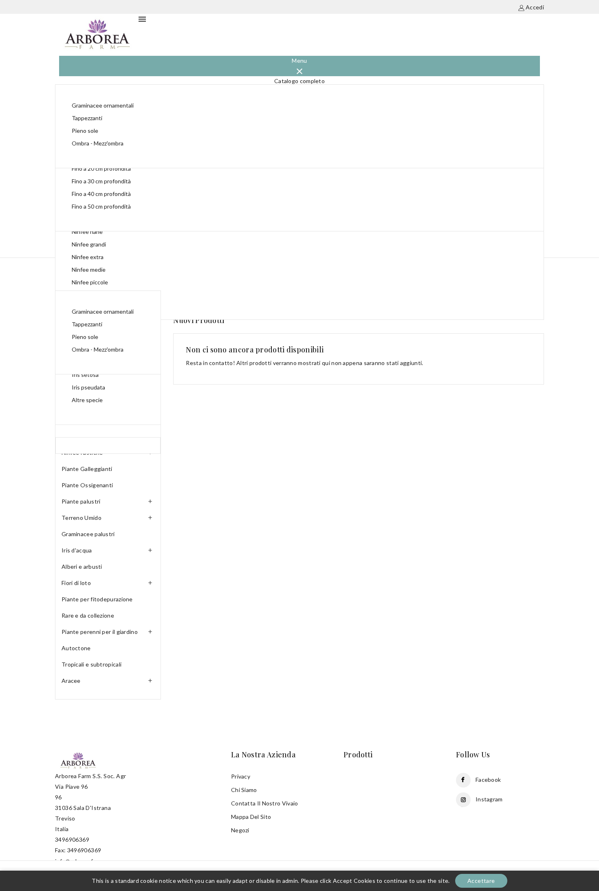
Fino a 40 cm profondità (101, 193)
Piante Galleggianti (87, 468)
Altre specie (87, 399)
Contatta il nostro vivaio (264, 803)
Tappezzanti (87, 117)
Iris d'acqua (77, 550)
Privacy (240, 776)
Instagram (489, 799)
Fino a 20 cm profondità (101, 168)
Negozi (240, 830)
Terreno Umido (81, 517)
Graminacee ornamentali (103, 105)
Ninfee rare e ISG (94, 294)
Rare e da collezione (88, 615)
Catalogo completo (299, 80)
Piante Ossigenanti (87, 485)
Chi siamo (244, 789)
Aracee (71, 680)
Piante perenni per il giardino (100, 631)
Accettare (481, 880)
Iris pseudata (88, 387)
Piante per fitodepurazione (97, 599)
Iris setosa (85, 374)
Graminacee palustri (88, 533)
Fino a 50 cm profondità (101, 206)
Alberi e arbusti (82, 566)
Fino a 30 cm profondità (101, 181)
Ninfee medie (89, 269)
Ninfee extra (88, 256)
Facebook (488, 779)
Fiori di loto (76, 582)
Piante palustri (81, 501)
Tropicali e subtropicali (91, 664)
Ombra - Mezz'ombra (97, 143)
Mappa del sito (251, 816)
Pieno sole (85, 130)
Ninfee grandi (89, 244)
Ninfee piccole (90, 282)
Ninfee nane (87, 231)
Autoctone (76, 648)
